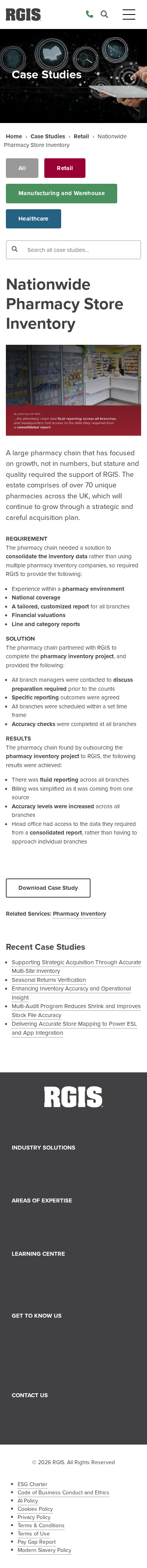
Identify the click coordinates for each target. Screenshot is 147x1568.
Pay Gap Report (37, 1542)
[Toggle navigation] (129, 15)
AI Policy (28, 1501)
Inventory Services (41, 1214)
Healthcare (33, 218)
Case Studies (48, 136)
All (22, 168)
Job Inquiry (32, 1417)
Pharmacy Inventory (79, 913)
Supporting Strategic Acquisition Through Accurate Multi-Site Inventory (76, 967)
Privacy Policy (34, 1517)
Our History (32, 1347)
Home (14, 136)
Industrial (29, 1179)
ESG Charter (32, 1484)
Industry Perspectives (45, 1285)
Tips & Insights (36, 1276)
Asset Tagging (36, 1232)
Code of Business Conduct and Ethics (63, 1492)
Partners (28, 1364)
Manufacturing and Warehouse (61, 193)
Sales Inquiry (34, 1409)
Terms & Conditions (41, 1525)
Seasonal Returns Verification (49, 980)
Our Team (30, 1338)
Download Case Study (48, 888)
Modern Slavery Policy (44, 1550)
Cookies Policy (35, 1509)
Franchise (30, 1373)
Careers (28, 1355)
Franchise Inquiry (39, 1426)
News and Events (40, 1267)
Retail (81, 136)
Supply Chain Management (52, 1223)
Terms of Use (34, 1534)
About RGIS (33, 1329)
